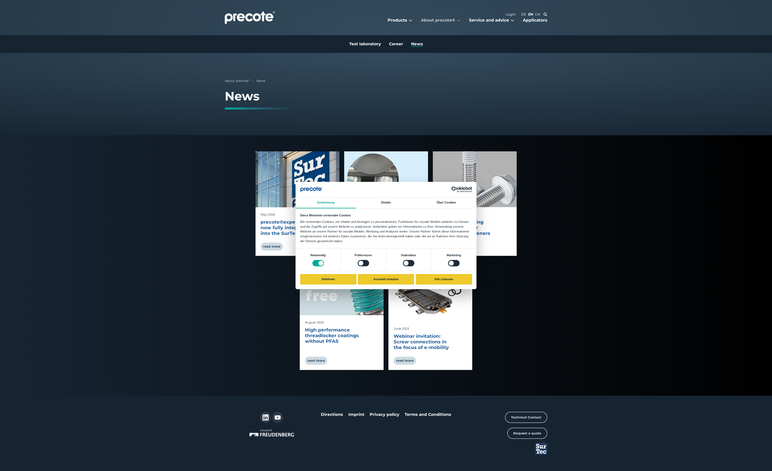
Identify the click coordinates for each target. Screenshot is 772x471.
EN (530, 14)
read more (271, 246)
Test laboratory (365, 43)
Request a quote (527, 433)
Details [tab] (386, 202)
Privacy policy (384, 414)
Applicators (535, 20)
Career (396, 43)
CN (537, 14)
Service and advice (489, 20)
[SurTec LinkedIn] (265, 417)
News (417, 43)
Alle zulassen (443, 279)
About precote (237, 81)
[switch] (363, 263)
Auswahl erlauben (386, 279)
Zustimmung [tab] (326, 202)
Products (397, 20)
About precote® (438, 20)
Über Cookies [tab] (446, 202)
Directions (332, 414)
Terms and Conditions (428, 414)
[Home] (250, 17)
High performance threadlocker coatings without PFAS (332, 335)
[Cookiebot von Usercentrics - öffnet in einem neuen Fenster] (454, 190)
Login (511, 14)
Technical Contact (526, 417)
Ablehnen (328, 279)
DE (523, 14)
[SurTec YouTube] (277, 417)
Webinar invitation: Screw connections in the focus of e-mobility (421, 341)
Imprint (356, 414)
